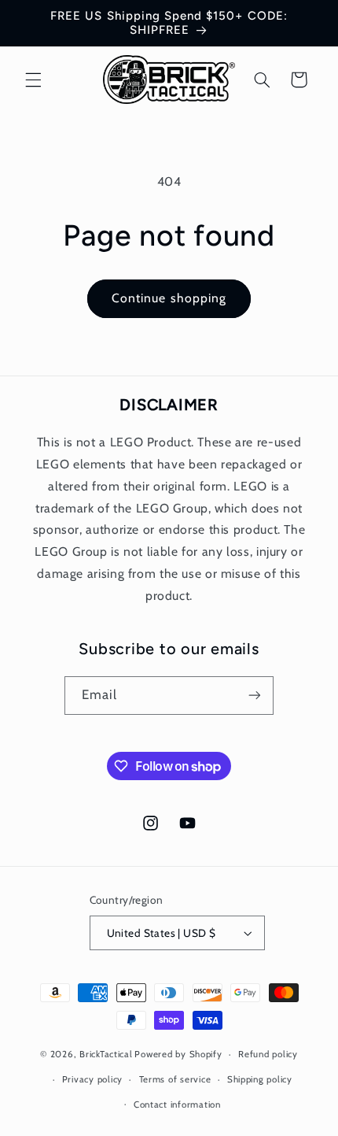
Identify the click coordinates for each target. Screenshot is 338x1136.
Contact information (177, 1104)
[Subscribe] (255, 695)
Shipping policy (259, 1079)
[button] (33, 79)
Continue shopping (169, 297)
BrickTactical (106, 1054)
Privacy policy (92, 1079)
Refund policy (268, 1054)
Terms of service (175, 1079)
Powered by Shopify (178, 1054)
